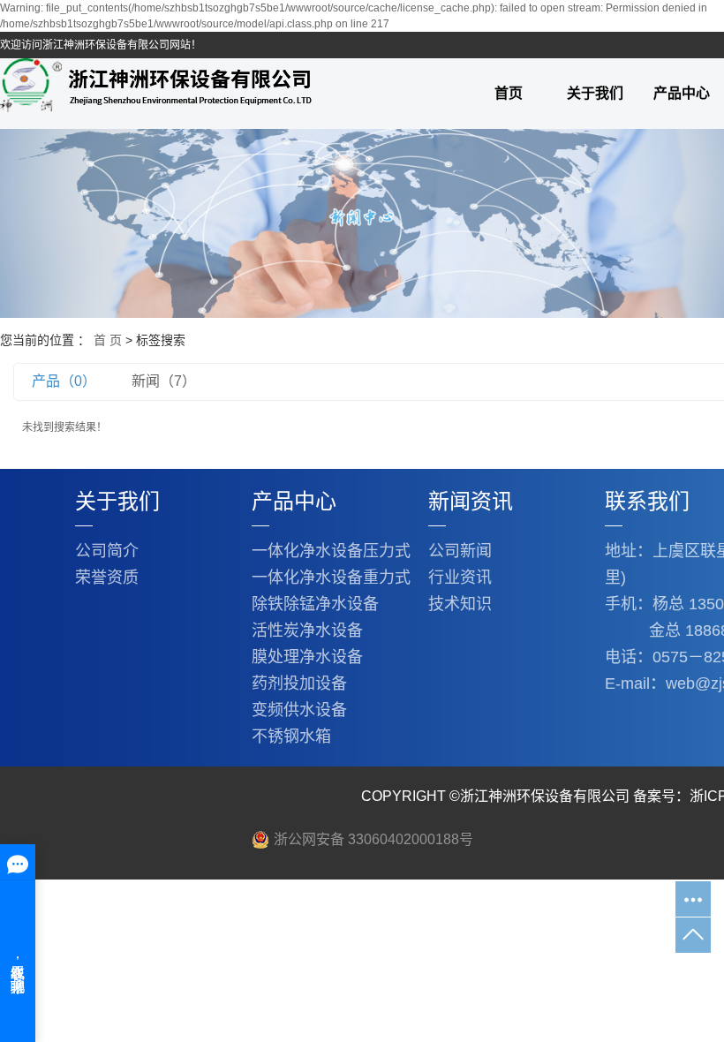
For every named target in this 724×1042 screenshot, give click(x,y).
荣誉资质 (107, 577)
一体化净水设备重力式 (331, 577)
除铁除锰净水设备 (315, 604)
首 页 (108, 340)
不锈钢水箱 (291, 736)
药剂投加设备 (299, 683)
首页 (508, 93)
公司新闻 (460, 551)
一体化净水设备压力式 (331, 551)
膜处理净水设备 (307, 657)
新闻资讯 (470, 501)
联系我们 (647, 501)
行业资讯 (460, 577)
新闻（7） (164, 381)
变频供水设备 (299, 710)
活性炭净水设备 (307, 630)
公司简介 (107, 551)
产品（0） (64, 381)
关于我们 (595, 93)
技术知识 (460, 604)
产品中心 (294, 501)
